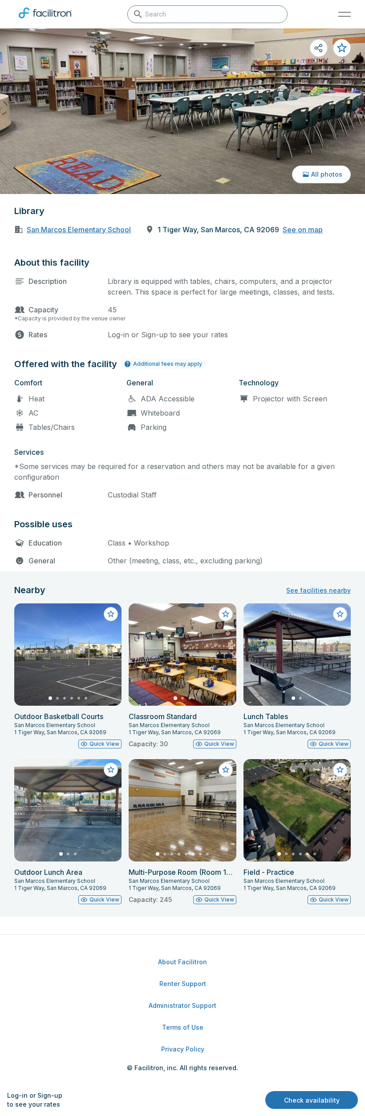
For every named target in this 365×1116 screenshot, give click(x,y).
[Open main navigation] (344, 14)
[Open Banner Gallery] (182, 111)
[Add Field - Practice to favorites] (340, 770)
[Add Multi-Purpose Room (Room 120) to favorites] (226, 770)
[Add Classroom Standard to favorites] (226, 614)
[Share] (319, 48)
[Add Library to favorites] (342, 48)
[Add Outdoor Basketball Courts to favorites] (111, 614)
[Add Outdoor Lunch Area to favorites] (111, 770)
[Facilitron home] (45, 20)
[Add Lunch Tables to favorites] (340, 614)
